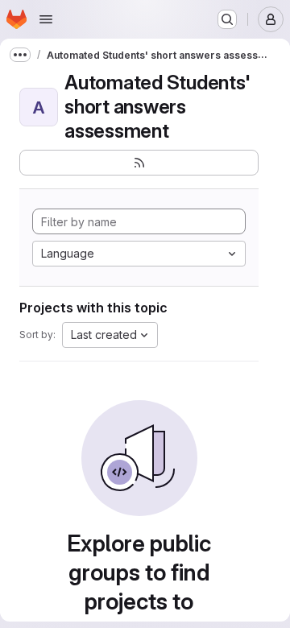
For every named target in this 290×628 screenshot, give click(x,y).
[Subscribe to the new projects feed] (139, 163)
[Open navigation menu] (46, 19)
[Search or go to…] (227, 19)
